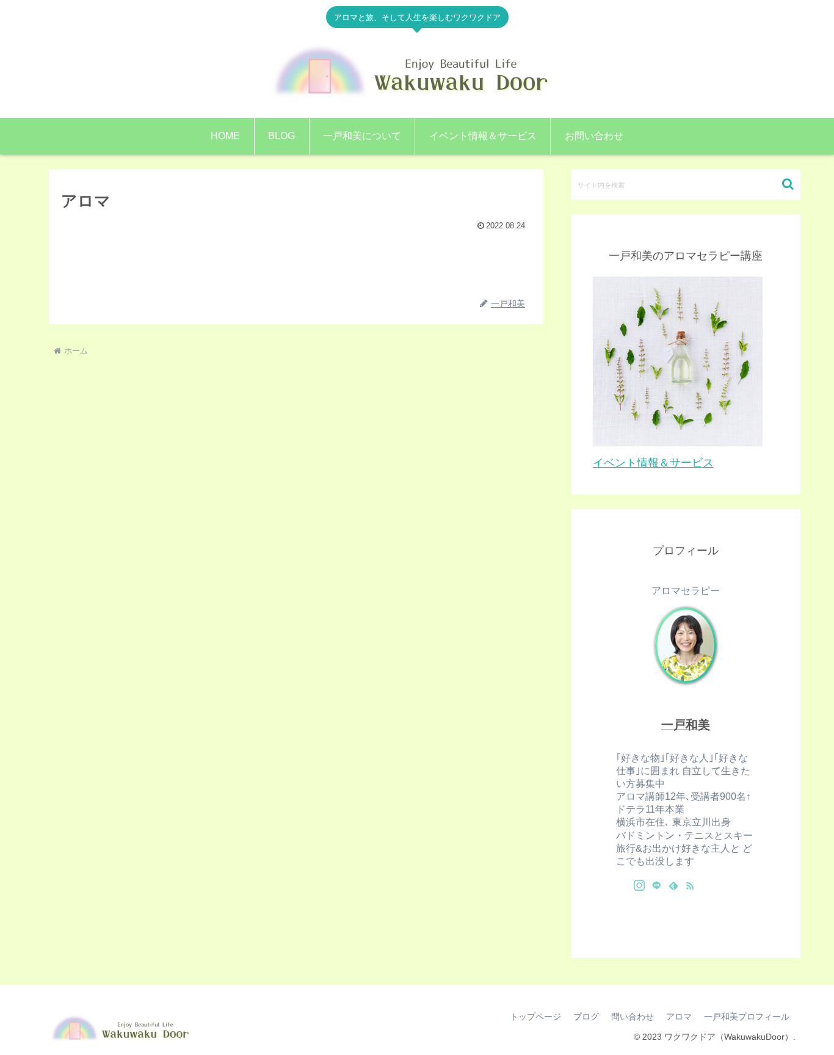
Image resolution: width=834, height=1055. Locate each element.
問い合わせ (632, 1016)
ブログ (586, 1016)
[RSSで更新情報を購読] (690, 885)
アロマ (679, 1016)
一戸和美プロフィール (746, 1016)
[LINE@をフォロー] (656, 885)
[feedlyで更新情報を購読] (673, 885)
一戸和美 (685, 724)
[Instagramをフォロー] (639, 885)
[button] (788, 184)
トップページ (535, 1016)
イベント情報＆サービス (653, 463)
